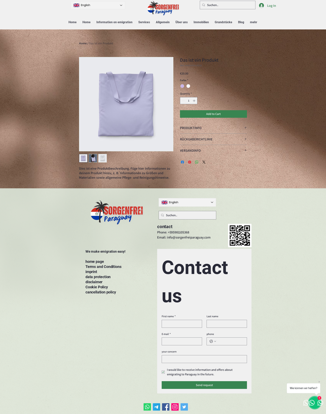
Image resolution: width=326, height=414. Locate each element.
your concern (169, 351)
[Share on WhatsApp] (197, 162)
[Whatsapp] (147, 407)
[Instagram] (175, 407)
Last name (212, 316)
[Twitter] (184, 407)
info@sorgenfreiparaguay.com (189, 237)
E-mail (166, 334)
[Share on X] (204, 162)
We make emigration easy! (105, 251)
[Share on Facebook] (182, 162)
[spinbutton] (188, 100)
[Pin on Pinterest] (189, 162)
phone (210, 334)
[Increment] (194, 100)
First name (169, 316)
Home (83, 43)
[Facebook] (165, 407)
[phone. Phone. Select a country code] (213, 341)
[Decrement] (183, 100)
